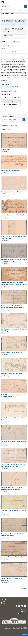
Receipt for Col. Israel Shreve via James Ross (13, 419)
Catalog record (14, 54)
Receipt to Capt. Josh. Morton (10, 170)
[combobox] (12, 6)
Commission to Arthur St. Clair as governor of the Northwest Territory (12, 306)
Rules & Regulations (22, 613)
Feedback (25, 634)
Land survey (5, 149)
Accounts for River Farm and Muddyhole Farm (13, 442)
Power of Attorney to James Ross (11, 373)
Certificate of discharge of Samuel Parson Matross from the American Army (14, 283)
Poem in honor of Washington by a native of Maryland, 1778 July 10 (14, 260)
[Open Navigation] (25, 2)
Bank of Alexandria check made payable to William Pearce (13, 395)
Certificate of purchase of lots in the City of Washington (14, 330)
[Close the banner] (25, 20)
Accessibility (24, 609)
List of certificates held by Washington (13, 557)
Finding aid (14, 51)
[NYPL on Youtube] (25, 606)
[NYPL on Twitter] (19, 606)
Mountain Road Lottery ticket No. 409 (13, 215)
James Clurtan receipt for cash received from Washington (13, 237)
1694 (9, 82)
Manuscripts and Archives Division (9, 86)
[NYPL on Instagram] (22, 606)
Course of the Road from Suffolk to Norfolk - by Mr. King (12, 534)
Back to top (23, 588)
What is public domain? (20, 10)
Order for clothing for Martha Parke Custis (12, 192)
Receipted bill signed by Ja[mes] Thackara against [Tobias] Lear (11, 488)
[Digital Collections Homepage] (2, 2)
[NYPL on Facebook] (16, 606)
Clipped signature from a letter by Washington (11, 579)
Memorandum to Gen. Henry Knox (11, 352)
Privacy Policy (24, 611)
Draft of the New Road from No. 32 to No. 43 (14, 511)
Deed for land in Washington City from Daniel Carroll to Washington (13, 465)
